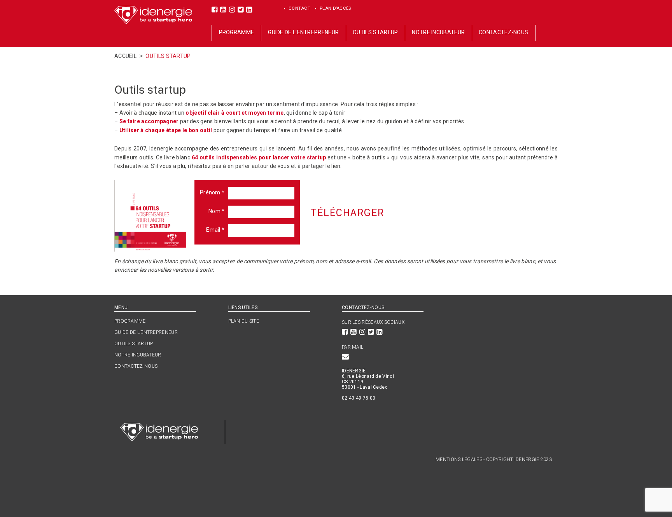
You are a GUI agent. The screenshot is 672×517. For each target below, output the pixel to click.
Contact (299, 8)
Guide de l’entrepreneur (303, 32)
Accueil (125, 56)
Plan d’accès (335, 8)
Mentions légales (459, 459)
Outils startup (375, 32)
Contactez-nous (503, 32)
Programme (236, 32)
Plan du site (243, 321)
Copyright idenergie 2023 (519, 459)
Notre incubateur (438, 32)
